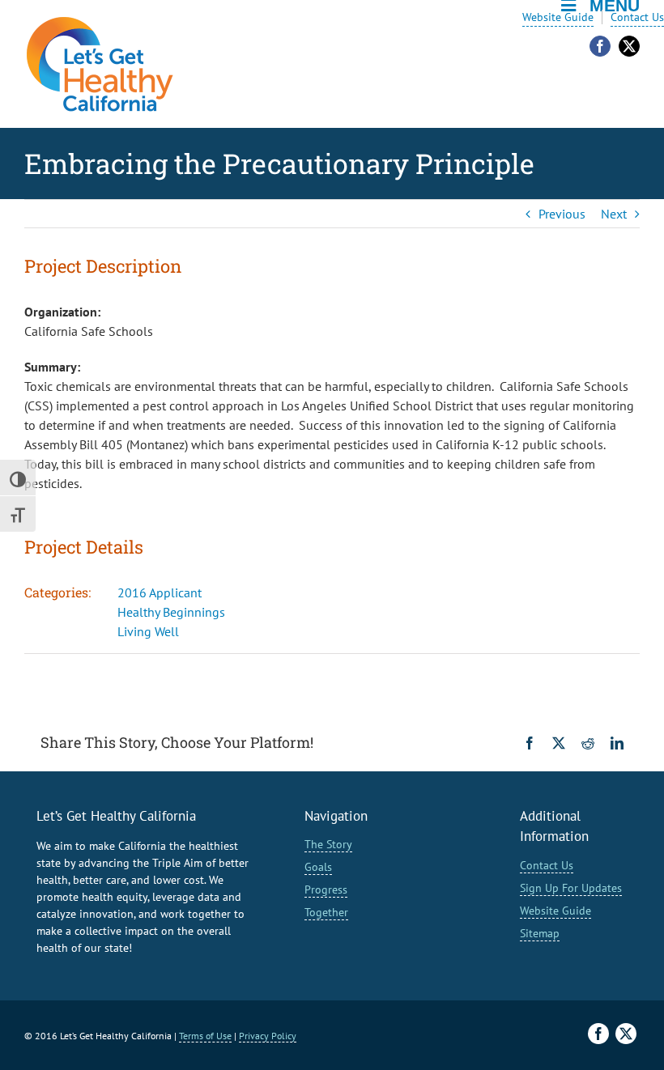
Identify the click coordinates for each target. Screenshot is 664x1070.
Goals (318, 867)
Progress (325, 889)
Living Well (148, 631)
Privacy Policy (267, 1036)
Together (326, 912)
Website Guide (558, 17)
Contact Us (637, 17)
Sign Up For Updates (571, 888)
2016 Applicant (159, 592)
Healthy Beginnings (171, 612)
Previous (561, 214)
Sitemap (540, 933)
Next (614, 214)
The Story (328, 844)
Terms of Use (205, 1036)
